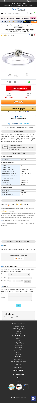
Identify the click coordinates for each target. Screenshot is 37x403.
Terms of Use (18, 349)
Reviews (18, 331)
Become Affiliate (18, 350)
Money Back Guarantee (18, 328)
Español (33, 1)
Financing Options (18, 330)
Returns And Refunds (18, 344)
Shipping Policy (18, 342)
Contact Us (19, 338)
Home (2, 25)
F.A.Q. (18, 340)
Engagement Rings (15, 25)
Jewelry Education (18, 359)
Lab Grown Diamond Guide (18, 361)
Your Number (4, 280)
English (29, 1)
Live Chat (20, 258)
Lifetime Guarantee (18, 326)
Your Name (3, 277)
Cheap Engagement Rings (27, 25)
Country (3, 273)
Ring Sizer (18, 363)
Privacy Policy (18, 345)
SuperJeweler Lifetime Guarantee (18, 147)
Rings (7, 25)
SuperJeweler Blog (18, 374)
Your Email (3, 293)
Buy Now (18, 102)
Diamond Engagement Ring (11, 317)
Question (3, 297)
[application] (33, 398)
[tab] (22, 204)
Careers (18, 354)
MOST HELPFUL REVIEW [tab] (7, 204)
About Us (18, 333)
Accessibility (18, 347)
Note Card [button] (18, 364)
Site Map (18, 352)
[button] (18, 109)
